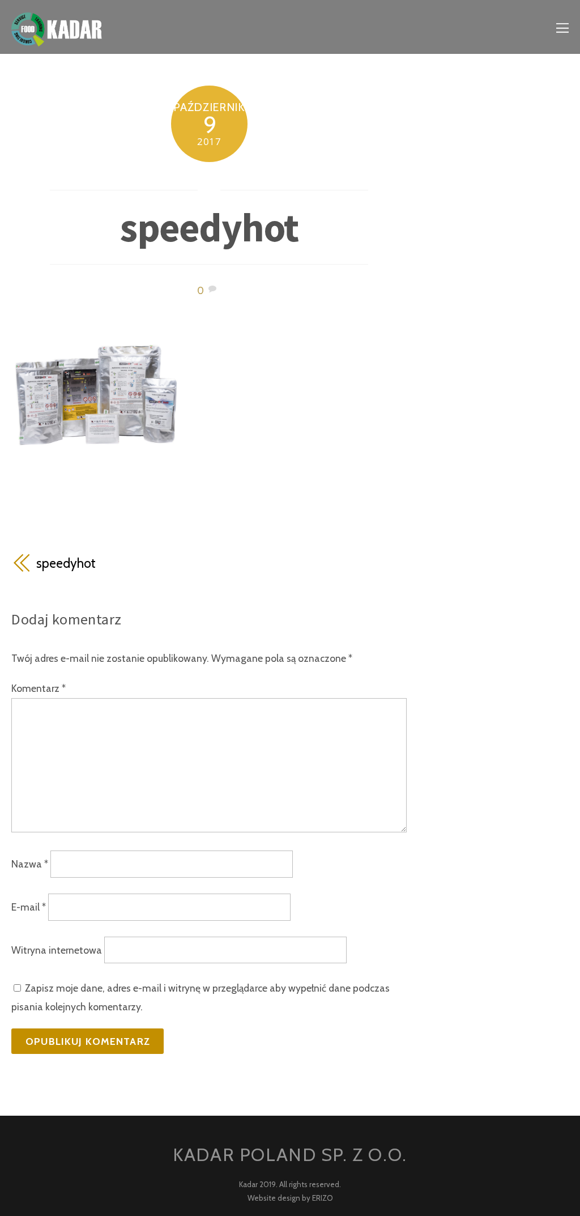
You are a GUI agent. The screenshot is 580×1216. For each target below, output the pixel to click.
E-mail (28, 907)
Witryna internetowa (56, 950)
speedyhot (209, 227)
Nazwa (29, 864)
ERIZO (322, 1197)
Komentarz (38, 688)
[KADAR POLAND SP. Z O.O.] (56, 37)
